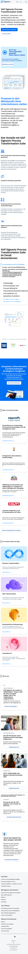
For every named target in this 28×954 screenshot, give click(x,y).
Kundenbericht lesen (7, 440)
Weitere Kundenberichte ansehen (11, 530)
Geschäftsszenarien (5, 886)
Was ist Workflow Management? (8, 913)
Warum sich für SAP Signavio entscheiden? (11, 892)
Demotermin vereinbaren (9, 29)
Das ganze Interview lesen (14, 817)
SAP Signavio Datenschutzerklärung (13, 944)
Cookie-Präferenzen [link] (13, 949)
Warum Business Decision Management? (10, 910)
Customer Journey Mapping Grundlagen (10, 879)
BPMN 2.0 (3, 897)
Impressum (13, 940)
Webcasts (3, 899)
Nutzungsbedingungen (13, 946)
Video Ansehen (6, 33)
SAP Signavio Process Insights (10, 299)
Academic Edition (5, 926)
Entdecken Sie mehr (7, 64)
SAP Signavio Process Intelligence (11, 301)
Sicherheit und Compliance (7, 924)
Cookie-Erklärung (13, 948)
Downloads (3, 901)
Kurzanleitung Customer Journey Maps (10, 908)
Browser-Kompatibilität (6, 928)
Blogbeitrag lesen (14, 747)
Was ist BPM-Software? (6, 895)
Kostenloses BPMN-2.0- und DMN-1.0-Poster (11, 883)
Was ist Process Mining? (6, 915)
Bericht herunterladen (14, 383)
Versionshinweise (5, 930)
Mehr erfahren (5, 572)
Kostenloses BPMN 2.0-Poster (8, 881)
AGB (13, 942)
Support (3, 921)
